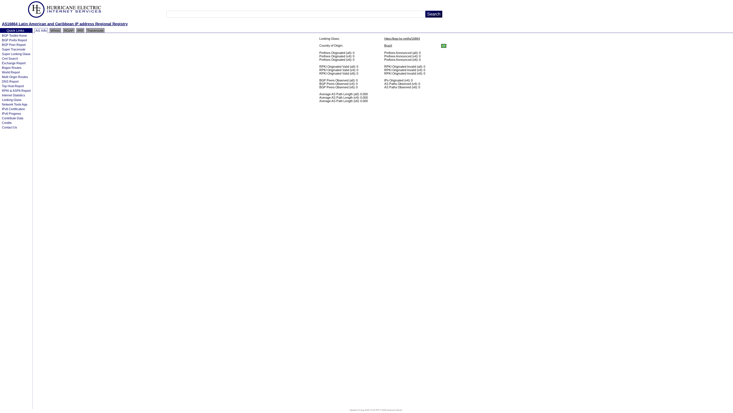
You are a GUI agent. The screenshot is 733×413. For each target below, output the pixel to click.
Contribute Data (12, 118)
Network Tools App (14, 104)
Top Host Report (13, 86)
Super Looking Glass (16, 54)
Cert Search (10, 58)
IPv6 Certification (13, 109)
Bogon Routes (11, 67)
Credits (7, 122)
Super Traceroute (13, 49)
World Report (11, 72)
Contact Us (9, 127)
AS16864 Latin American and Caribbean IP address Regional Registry (65, 24)
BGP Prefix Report (14, 40)
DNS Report (10, 81)
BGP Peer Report (14, 44)
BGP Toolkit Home (14, 35)
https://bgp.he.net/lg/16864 (402, 38)
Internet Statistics (13, 95)
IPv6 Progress (11, 113)
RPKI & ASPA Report (16, 90)
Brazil (388, 45)
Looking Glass (11, 100)
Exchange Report (14, 63)
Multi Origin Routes (15, 77)
